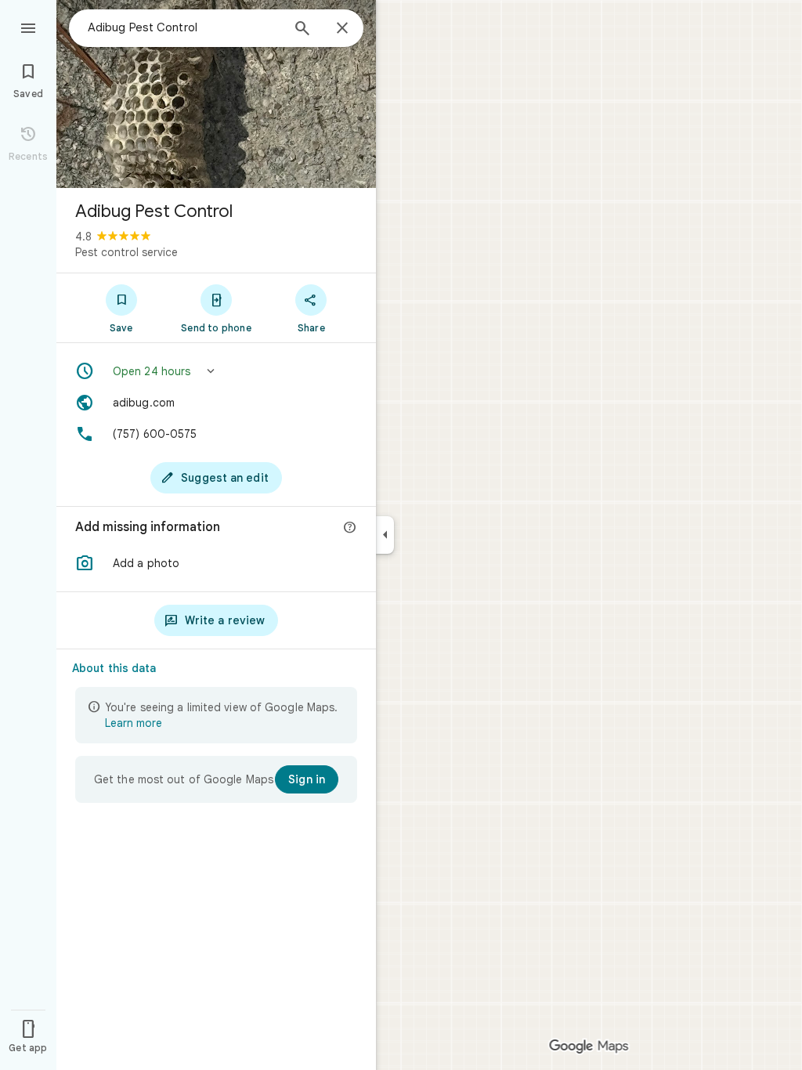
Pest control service (126, 252)
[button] (216, 371)
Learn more (133, 723)
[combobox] (184, 27)
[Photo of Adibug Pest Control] (216, 94)
